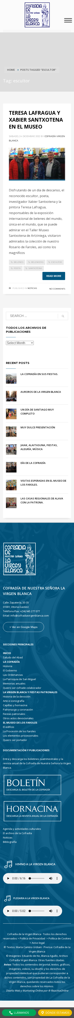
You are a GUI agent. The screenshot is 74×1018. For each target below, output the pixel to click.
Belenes (18, 262)
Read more (53, 276)
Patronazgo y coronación (18, 709)
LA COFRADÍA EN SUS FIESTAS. (39, 374)
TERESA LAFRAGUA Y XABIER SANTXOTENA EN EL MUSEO (36, 119)
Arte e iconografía (13, 701)
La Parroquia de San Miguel (19, 679)
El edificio (8, 727)
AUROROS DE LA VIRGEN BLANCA (41, 392)
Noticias (32, 288)
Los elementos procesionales (20, 735)
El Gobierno (10, 670)
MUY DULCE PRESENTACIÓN (38, 427)
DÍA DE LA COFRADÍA (33, 463)
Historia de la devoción (16, 696)
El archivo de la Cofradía (17, 833)
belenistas (37, 262)
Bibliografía (10, 842)
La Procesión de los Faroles (19, 731)
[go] (63, 316)
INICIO (7, 653)
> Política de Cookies (58, 938)
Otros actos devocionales (18, 718)
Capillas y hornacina (15, 705)
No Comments (57, 289)
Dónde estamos (57, 1012)
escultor (56, 262)
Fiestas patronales (14, 714)
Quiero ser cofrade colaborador (22, 688)
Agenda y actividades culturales (22, 829)
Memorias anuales (14, 683)
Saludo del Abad (13, 657)
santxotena (35, 268)
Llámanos (21, 1012)
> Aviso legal (37, 943)
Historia (7, 666)
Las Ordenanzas (13, 675)
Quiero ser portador (15, 740)
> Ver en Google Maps (23, 627)
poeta (17, 268)
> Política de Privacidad (31, 938)
